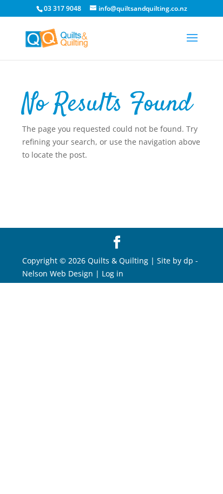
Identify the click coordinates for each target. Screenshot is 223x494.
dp (188, 260)
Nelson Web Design (57, 273)
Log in (112, 273)
